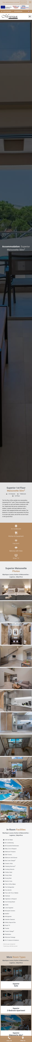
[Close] (30, 2)
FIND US (22, 1040)
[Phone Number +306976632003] (9, 1038)
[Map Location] (23, 1038)
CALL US (9, 1040)
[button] (30, 16)
